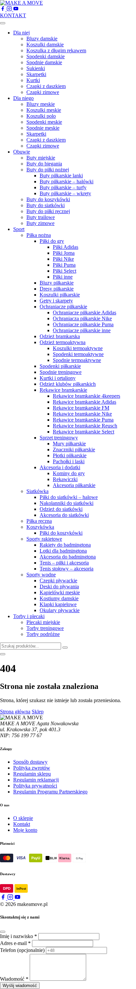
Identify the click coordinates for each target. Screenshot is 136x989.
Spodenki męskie (44, 122)
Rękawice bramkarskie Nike (82, 414)
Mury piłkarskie (69, 443)
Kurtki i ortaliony (58, 378)
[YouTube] (15, 9)
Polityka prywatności (35, 785)
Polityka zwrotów (31, 768)
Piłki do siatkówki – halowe (69, 497)
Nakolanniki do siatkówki (66, 503)
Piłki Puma (64, 265)
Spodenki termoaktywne (78, 354)
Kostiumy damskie (59, 598)
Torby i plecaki (29, 616)
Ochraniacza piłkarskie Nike (82, 318)
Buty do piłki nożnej (47, 169)
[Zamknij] (2, 932)
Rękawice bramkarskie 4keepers (86, 396)
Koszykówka (40, 527)
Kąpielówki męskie (60, 592)
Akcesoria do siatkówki (64, 515)
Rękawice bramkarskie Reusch (85, 425)
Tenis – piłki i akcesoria (64, 562)
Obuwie (21, 152)
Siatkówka (37, 491)
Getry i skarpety (56, 300)
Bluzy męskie (40, 104)
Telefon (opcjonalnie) (22, 950)
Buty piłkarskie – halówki (66, 181)
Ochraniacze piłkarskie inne (82, 330)
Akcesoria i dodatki (60, 467)
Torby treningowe (45, 628)
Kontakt (21, 824)
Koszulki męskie (43, 110)
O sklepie (23, 818)
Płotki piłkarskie (69, 455)
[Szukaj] (65, 648)
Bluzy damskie (41, 38)
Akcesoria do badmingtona (68, 557)
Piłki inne (63, 277)
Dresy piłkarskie (57, 289)
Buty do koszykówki (48, 199)
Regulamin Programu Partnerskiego (50, 791)
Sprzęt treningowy (59, 437)
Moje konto (25, 830)
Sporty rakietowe (44, 539)
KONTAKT (13, 15)
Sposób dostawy (30, 762)
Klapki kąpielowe (58, 604)
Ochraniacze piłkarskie (63, 306)
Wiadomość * (14, 979)
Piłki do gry (52, 241)
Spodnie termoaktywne (77, 360)
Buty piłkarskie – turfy (63, 187)
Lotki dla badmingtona (63, 551)
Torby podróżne (43, 634)
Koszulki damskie (45, 44)
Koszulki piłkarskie (60, 294)
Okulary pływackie (60, 610)
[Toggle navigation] (2, 23)
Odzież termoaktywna (62, 342)
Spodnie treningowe (61, 372)
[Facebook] (3, 9)
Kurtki (33, 80)
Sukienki (35, 68)
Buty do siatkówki (45, 205)
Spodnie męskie (42, 128)
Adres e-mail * (15, 943)
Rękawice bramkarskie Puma (83, 420)
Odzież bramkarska (60, 336)
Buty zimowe (40, 223)
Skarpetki (36, 74)
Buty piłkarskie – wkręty (65, 193)
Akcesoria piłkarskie (74, 485)
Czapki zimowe (42, 92)
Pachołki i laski (69, 461)
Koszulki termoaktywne (78, 348)
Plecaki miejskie (43, 622)
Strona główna (15, 711)
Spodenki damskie (45, 56)
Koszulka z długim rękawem (56, 50)
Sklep (38, 711)
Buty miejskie (40, 157)
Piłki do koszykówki (61, 533)
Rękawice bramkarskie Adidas (84, 402)
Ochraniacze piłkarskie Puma (83, 324)
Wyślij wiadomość (20, 985)
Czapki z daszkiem (46, 86)
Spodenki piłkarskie (60, 366)
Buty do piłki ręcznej (48, 211)
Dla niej (21, 32)
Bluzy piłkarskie (57, 283)
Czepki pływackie (58, 580)
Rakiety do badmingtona (65, 545)
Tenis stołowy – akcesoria (66, 568)
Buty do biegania (44, 163)
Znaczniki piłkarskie (74, 449)
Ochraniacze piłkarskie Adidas (84, 312)
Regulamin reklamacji (36, 780)
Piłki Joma (64, 253)
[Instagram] (10, 9)
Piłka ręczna (39, 521)
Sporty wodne (41, 574)
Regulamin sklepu (32, 774)
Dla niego (23, 98)
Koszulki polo (41, 116)
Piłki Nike (63, 259)
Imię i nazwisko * (18, 936)
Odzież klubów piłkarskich (68, 384)
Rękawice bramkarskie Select (83, 431)
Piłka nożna (38, 235)
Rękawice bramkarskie (63, 390)
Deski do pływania (59, 586)
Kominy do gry (69, 473)
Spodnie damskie (44, 62)
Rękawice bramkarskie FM (81, 408)
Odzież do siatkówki (61, 509)
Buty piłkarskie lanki (61, 175)
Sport (18, 229)
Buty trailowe (40, 217)
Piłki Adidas (65, 247)
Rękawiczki (65, 479)
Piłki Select (64, 271)
